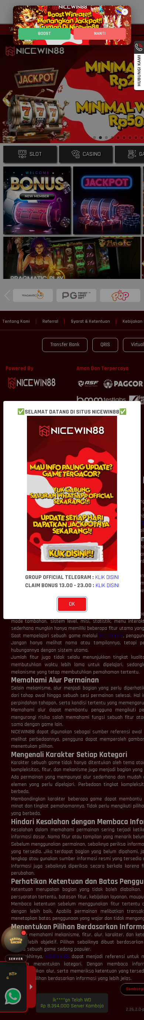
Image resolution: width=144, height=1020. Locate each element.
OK (72, 604)
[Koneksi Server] (16, 940)
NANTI (100, 33)
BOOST (44, 33)
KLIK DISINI (107, 577)
